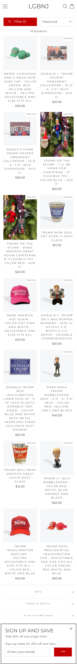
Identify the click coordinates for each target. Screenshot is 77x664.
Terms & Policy (38, 603)
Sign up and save (38, 615)
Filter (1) (19, 21)
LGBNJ (38, 6)
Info (38, 591)
